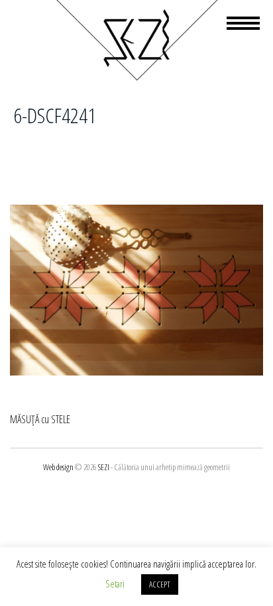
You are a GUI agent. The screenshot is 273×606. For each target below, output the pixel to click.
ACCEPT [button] (159, 584)
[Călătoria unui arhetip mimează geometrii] (136, 78)
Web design (58, 467)
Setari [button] (115, 583)
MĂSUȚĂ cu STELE (40, 419)
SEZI (103, 467)
